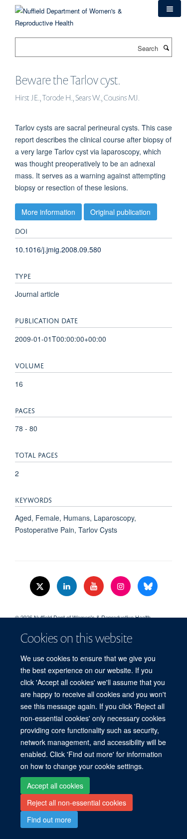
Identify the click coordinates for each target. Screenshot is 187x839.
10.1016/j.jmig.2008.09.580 (58, 249)
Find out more (49, 820)
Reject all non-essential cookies (76, 803)
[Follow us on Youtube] (95, 586)
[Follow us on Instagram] (122, 586)
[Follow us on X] (41, 586)
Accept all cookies (55, 786)
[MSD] (93, 608)
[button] (169, 8)
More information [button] (48, 212)
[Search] (166, 47)
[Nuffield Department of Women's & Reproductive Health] (79, 13)
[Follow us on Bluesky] (148, 586)
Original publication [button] (120, 212)
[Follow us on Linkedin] (68, 586)
